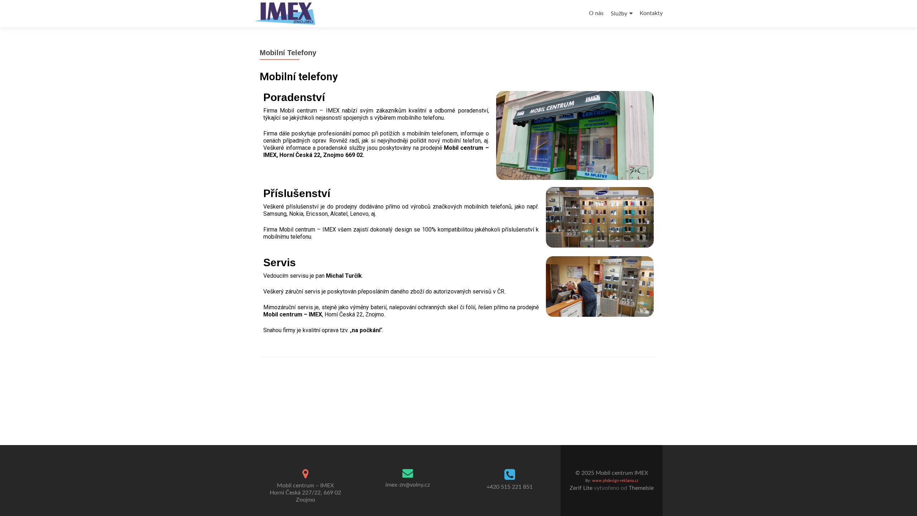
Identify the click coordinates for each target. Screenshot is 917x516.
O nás (596, 13)
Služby (619, 13)
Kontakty (651, 13)
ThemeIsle (641, 488)
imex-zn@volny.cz (407, 485)
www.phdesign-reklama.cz (615, 481)
